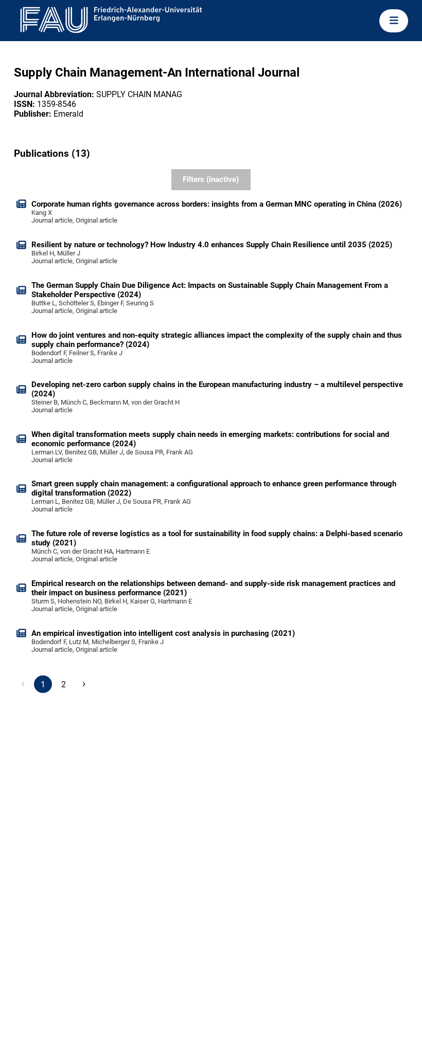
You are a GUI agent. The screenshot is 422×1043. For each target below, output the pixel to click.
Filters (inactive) (211, 179)
